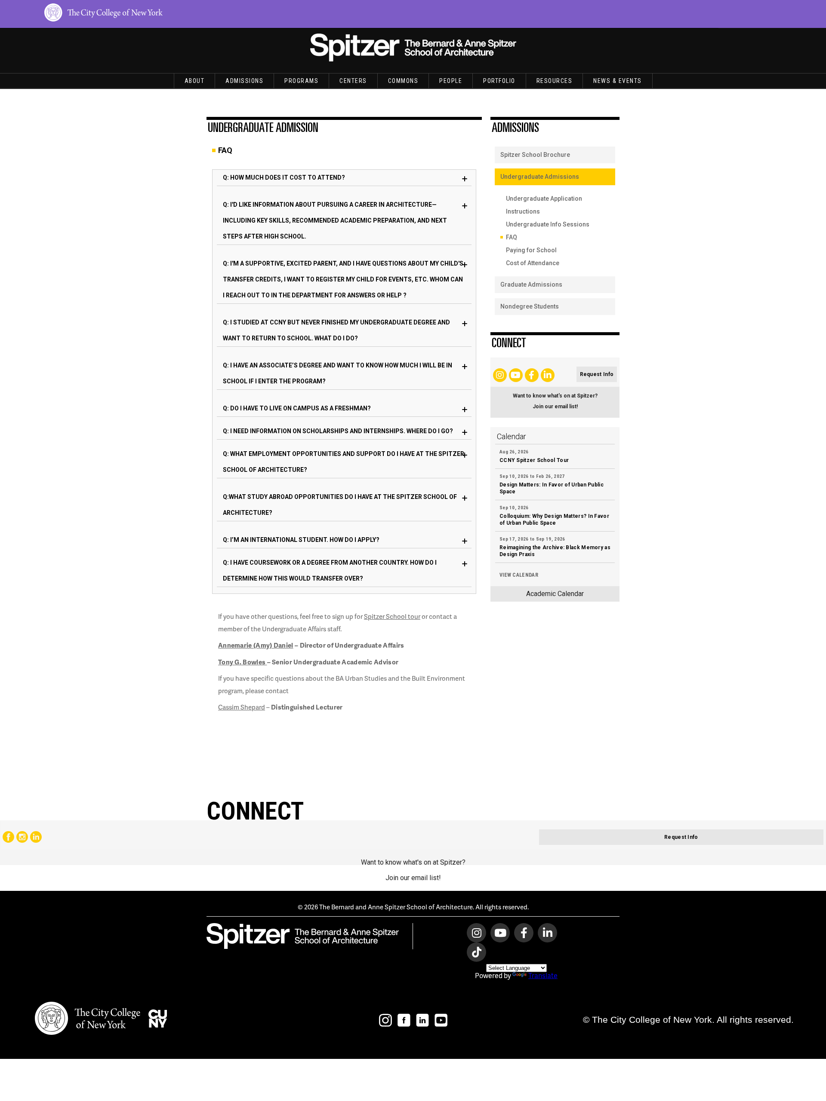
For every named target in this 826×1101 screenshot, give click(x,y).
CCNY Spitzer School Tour (534, 460)
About (195, 80)
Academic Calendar (555, 594)
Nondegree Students (529, 306)
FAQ (511, 237)
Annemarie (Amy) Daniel (255, 645)
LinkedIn (36, 837)
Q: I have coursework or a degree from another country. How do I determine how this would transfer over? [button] (330, 570)
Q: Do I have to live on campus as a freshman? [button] (297, 408)
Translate (543, 975)
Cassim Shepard (241, 707)
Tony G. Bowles (242, 662)
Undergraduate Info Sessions (547, 224)
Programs (301, 80)
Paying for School (531, 250)
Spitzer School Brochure (535, 154)
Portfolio (499, 80)
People (450, 80)
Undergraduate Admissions (539, 176)
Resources (554, 80)
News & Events (617, 80)
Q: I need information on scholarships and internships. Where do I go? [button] (338, 431)
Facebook (8, 837)
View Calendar (518, 575)
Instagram (22, 837)
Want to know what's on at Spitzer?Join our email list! (555, 401)
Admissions (244, 80)
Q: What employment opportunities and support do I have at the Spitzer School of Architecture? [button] (343, 461)
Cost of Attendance (532, 263)
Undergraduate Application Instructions (544, 205)
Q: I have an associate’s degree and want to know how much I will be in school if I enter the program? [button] (337, 373)
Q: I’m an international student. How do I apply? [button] (301, 539)
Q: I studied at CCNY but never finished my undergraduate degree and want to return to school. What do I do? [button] (336, 330)
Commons (403, 80)
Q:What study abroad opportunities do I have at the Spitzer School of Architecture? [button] (340, 504)
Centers (353, 80)
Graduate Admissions (531, 284)
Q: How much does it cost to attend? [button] (284, 177)
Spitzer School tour (392, 616)
